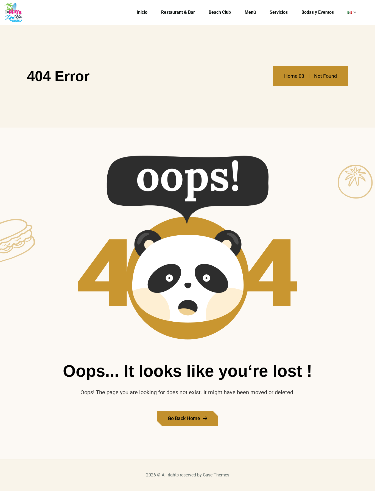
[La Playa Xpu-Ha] (13, 12)
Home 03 (294, 76)
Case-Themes (216, 475)
